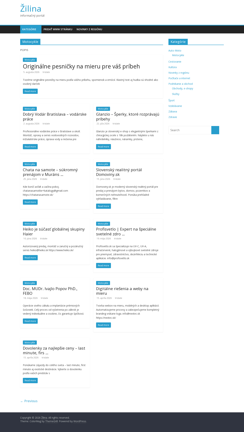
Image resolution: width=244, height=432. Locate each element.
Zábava (172, 111)
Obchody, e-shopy (182, 88)
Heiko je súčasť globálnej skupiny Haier (54, 231)
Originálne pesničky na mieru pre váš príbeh (81, 66)
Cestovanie (174, 61)
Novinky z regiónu (89, 29)
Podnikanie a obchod (180, 83)
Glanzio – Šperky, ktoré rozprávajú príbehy (127, 116)
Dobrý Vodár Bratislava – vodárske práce (54, 116)
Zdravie (172, 117)
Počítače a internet (179, 78)
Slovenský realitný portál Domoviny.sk (119, 172)
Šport (171, 100)
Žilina (30, 8)
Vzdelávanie (175, 106)
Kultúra (172, 67)
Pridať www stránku (58, 29)
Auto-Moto (174, 50)
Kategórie (29, 29)
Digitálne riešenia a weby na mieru (122, 291)
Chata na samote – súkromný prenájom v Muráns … (50, 172)
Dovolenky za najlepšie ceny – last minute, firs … (54, 350)
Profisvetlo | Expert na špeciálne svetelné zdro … (126, 231)
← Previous (29, 401)
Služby (175, 94)
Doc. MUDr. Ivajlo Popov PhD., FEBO (50, 291)
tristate (46, 72)
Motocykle (30, 59)
